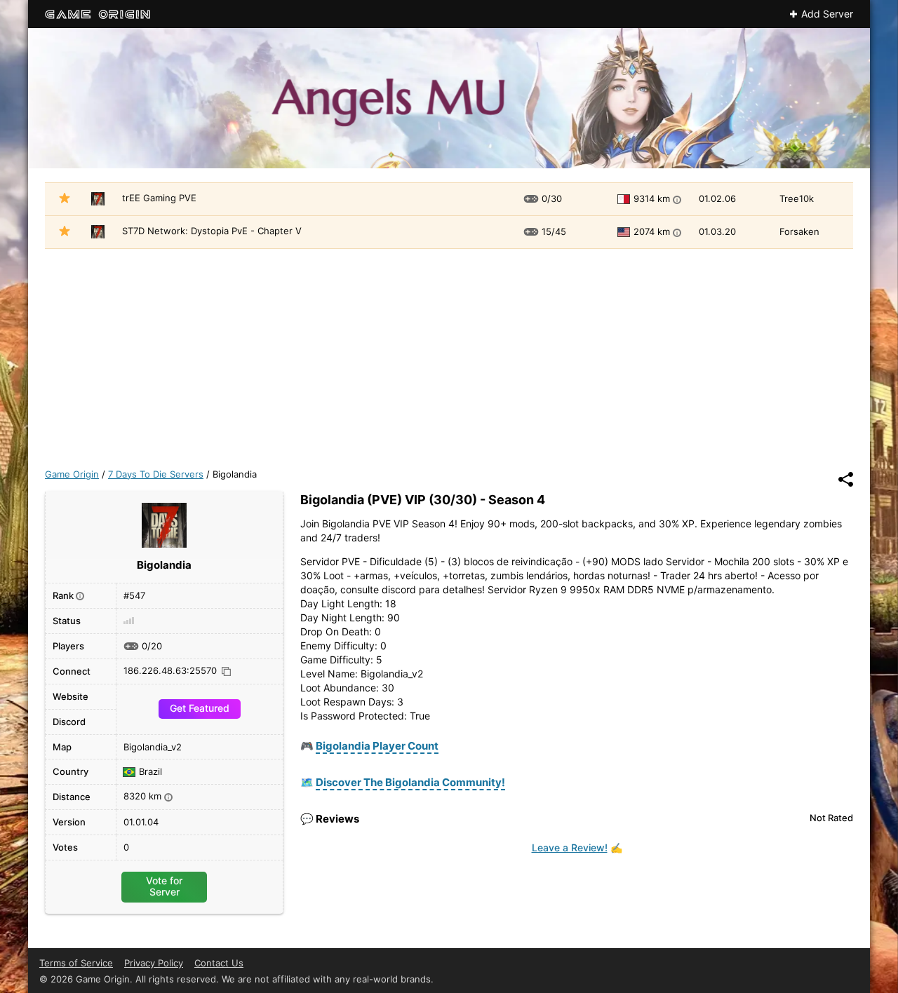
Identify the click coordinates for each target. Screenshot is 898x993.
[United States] (626, 232)
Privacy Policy (153, 962)
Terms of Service (76, 962)
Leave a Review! (570, 847)
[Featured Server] (64, 199)
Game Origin (72, 474)
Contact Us (218, 962)
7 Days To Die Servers (155, 474)
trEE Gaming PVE (159, 197)
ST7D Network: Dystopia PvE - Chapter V (212, 230)
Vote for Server (164, 886)
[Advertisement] (449, 354)
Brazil (150, 772)
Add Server (827, 14)
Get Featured (199, 708)
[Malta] (626, 199)
